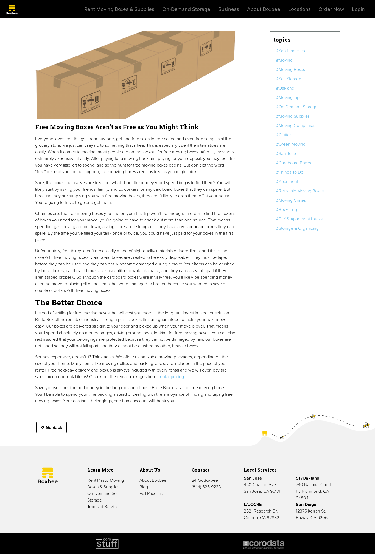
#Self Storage (288, 78)
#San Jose (286, 153)
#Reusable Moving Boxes (300, 190)
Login (358, 9)
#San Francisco (290, 50)
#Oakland (285, 88)
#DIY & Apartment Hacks (299, 218)
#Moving (284, 60)
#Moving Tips (288, 97)
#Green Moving (291, 144)
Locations (299, 9)
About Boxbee (263, 9)
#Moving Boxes (290, 69)
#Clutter (283, 134)
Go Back (53, 427)
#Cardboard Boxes (293, 162)
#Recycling (286, 209)
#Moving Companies (295, 125)
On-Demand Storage (186, 9)
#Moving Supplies (293, 116)
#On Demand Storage (296, 106)
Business (228, 9)
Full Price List (151, 493)
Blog (143, 486)
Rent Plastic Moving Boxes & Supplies (105, 483)
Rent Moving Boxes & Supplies (119, 9)
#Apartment (287, 181)
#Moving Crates (291, 200)
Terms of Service (102, 506)
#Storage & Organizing (297, 228)
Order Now (331, 9)
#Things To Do (289, 172)
